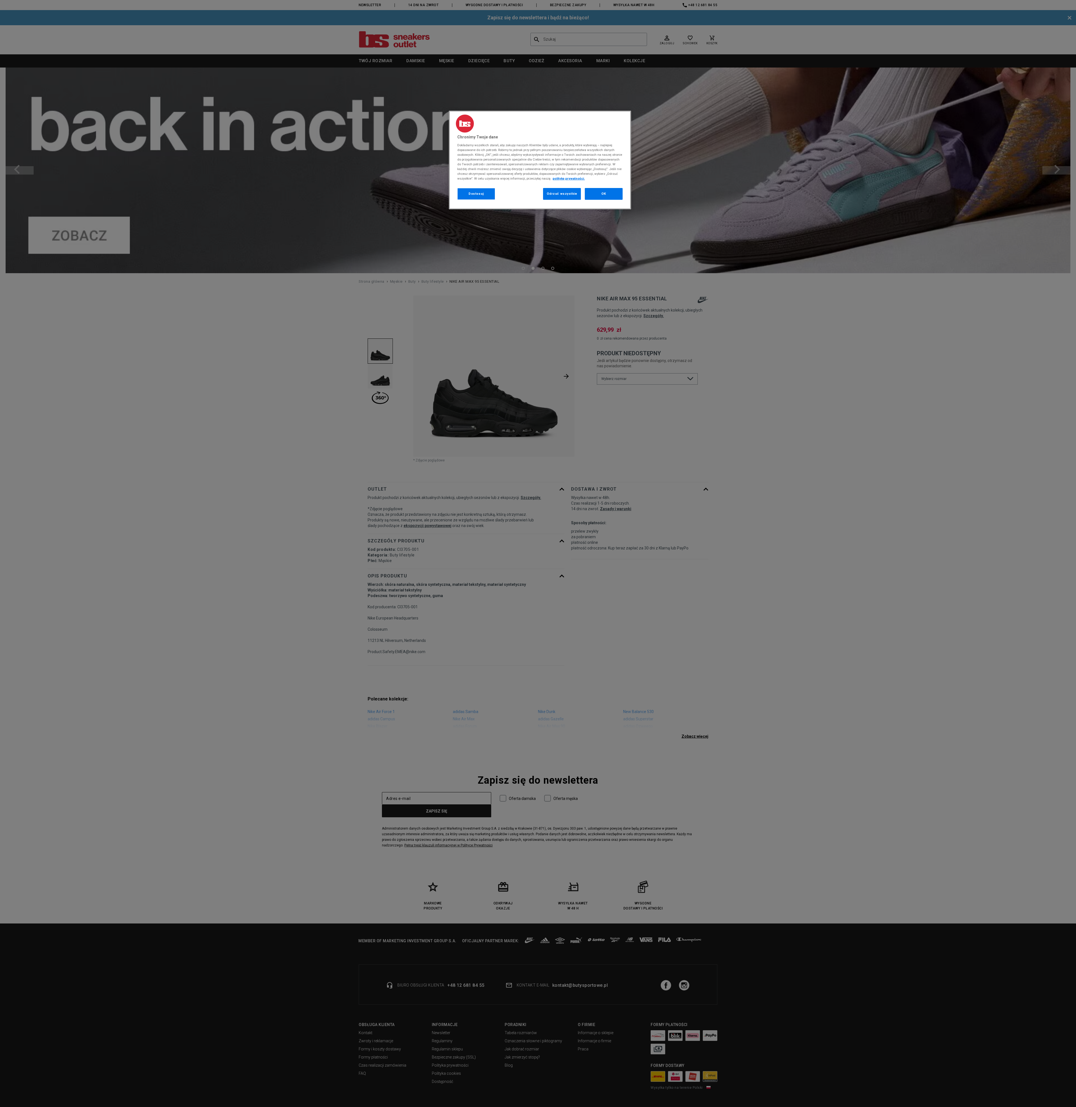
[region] (540, 160)
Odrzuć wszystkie (562, 194)
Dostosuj (476, 194)
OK (603, 194)
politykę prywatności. (569, 178)
